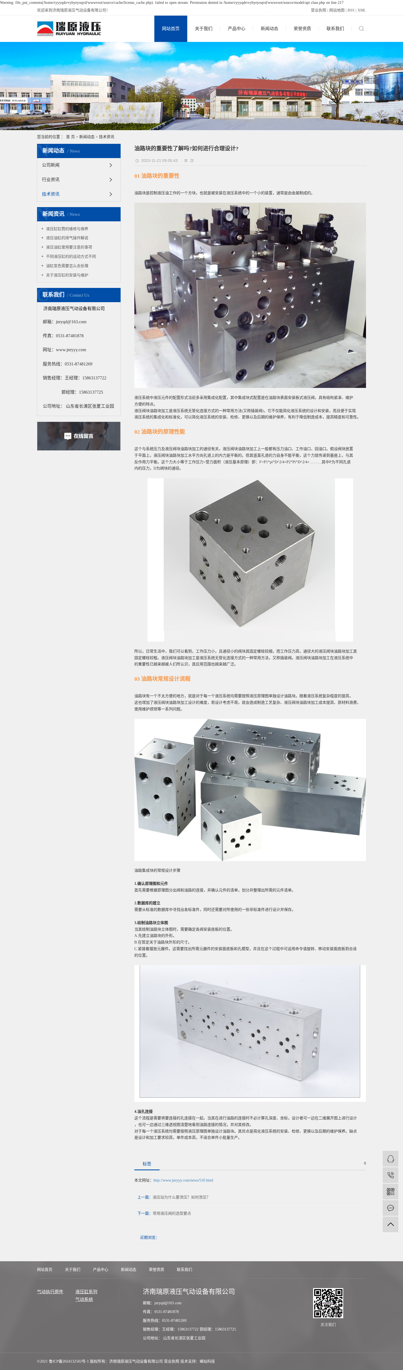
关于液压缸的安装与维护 (66, 275)
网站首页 (171, 28)
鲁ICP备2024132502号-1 (69, 1361)
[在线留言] (390, 1208)
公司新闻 (50, 165)
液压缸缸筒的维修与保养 (66, 229)
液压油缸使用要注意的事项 (68, 247)
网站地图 (337, 10)
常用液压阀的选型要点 (172, 1213)
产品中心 (236, 28)
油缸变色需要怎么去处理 (66, 266)
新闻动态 (269, 28)
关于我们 (203, 28)
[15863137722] (390, 1175)
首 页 (70, 137)
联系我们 (335, 28)
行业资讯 (50, 179)
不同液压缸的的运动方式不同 (70, 256)
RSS (351, 10)
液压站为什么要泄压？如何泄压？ (181, 1197)
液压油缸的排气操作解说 (66, 238)
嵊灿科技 (207, 1361)
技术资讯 (106, 137)
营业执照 (318, 10)
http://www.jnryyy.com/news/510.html (183, 1180)
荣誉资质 (302, 28)
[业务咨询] (390, 1158)
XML (361, 10)
